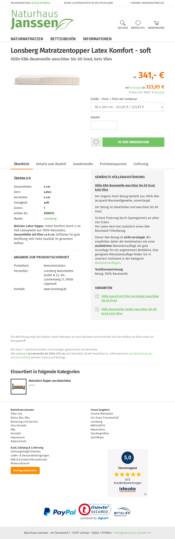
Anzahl (95, 117)
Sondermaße (83, 164)
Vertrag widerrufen (25, 470)
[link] (95, 511)
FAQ (13, 429)
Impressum (18, 437)
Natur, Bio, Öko (20, 417)
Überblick (21, 164)
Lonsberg (50, 218)
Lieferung (140, 164)
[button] (97, 296)
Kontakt (16, 433)
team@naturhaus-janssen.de (132, 532)
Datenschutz (18, 441)
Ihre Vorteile (18, 425)
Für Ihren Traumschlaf (104, 417)
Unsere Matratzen (102, 413)
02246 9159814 (41, 2)
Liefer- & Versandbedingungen (30, 455)
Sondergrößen (100, 433)
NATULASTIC (98, 425)
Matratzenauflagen (107, 263)
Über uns (16, 413)
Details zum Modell (51, 164)
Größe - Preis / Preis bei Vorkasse (114, 99)
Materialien (98, 429)
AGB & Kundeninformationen (29, 459)
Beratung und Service (24, 421)
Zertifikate (97, 437)
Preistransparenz (113, 164)
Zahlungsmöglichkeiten (26, 451)
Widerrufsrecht (20, 463)
